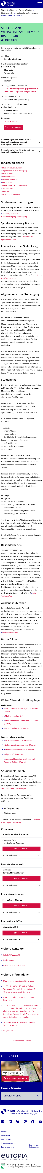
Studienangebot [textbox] (13, 1096)
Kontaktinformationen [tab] (12, 855)
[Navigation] (39, 3)
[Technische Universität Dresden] (8, 4)
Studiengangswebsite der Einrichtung (18, 981)
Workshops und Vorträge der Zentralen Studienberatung (19, 1024)
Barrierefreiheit (7, 1147)
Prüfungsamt (8, 960)
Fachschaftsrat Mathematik (14, 966)
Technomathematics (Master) (17, 728)
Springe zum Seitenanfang (34, 1146)
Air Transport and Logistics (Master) (19, 740)
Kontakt (4, 1131)
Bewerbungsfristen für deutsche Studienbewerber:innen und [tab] (16, 142)
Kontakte (5, 191)
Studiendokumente (10, 188)
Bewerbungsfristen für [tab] (18, 151)
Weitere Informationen (11, 194)
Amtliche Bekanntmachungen (14, 789)
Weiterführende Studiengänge (14, 185)
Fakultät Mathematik (11, 955)
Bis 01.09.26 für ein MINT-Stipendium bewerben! (18, 999)
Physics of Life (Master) (14, 754)
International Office (10, 633)
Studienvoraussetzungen (12, 168)
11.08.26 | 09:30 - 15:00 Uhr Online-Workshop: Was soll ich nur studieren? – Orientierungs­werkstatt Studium (19, 989)
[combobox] (21, 1096)
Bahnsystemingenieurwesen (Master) (20, 745)
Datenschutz (6, 1139)
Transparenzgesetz (8, 1143)
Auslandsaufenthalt (10, 179)
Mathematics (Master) (14, 716)
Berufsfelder (7, 183)
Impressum (5, 1135)
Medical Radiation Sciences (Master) (19, 750)
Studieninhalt (7, 174)
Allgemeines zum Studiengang (14, 171)
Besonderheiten (8, 177)
